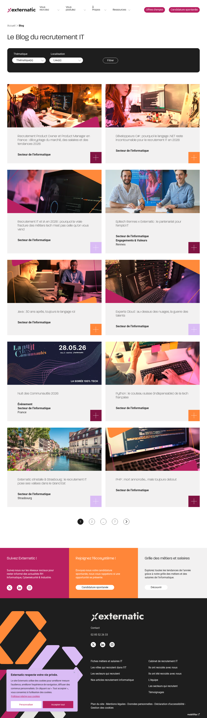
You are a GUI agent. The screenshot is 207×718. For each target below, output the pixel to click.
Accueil (11, 25)
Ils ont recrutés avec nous (162, 667)
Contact (95, 627)
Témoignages (156, 692)
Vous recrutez (44, 8)
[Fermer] (74, 672)
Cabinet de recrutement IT (163, 661)
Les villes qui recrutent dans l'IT (108, 667)
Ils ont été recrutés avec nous (164, 673)
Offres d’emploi (154, 10)
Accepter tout (58, 704)
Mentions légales (115, 704)
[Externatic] (145, 617)
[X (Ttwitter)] (9, 588)
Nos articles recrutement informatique (112, 679)
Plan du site (97, 704)
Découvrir (156, 587)
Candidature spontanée (184, 10)
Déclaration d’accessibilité (169, 704)
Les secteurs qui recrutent (105, 673)
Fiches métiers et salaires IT (106, 661)
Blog (21, 25)
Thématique (20, 53)
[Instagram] (29, 588)
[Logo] (21, 10)
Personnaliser (26, 704)
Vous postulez (71, 8)
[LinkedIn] (19, 588)
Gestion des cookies (102, 707)
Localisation (58, 53)
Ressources (119, 10)
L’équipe (153, 679)
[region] (42, 690)
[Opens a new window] (193, 714)
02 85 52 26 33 (99, 634)
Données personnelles (140, 704)
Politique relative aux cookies (25, 696)
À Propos (96, 8)
